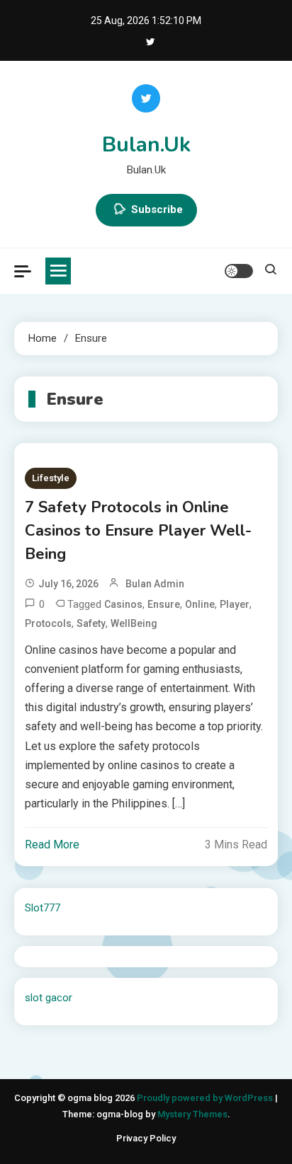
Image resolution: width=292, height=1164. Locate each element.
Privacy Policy (146, 1138)
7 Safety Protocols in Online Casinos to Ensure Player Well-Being (138, 531)
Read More (52, 844)
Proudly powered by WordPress (206, 1098)
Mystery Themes (192, 1114)
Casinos (123, 604)
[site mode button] (239, 271)
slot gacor (48, 997)
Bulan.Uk (146, 144)
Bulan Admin (154, 583)
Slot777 (42, 907)
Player (234, 604)
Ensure (163, 604)
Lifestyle (50, 478)
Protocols (48, 623)
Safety (91, 623)
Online (200, 604)
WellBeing (134, 623)
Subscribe (157, 209)
